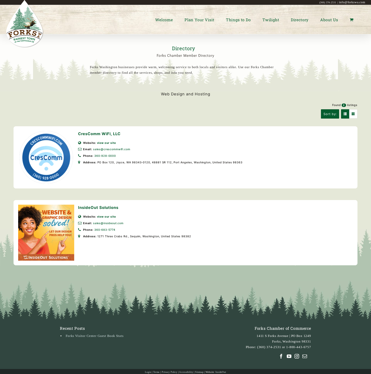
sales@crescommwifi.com (111, 149)
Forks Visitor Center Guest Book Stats (94, 336)
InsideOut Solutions (98, 207)
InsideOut (220, 372)
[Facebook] (281, 356)
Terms (156, 372)
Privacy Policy (169, 372)
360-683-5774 (104, 229)
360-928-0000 (105, 155)
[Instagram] (296, 356)
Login (148, 372)
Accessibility (186, 372)
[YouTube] (289, 356)
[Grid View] (353, 114)
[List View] (345, 114)
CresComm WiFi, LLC (99, 133)
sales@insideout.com (108, 223)
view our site (106, 142)
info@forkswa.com (352, 2)
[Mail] (304, 356)
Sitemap (199, 372)
